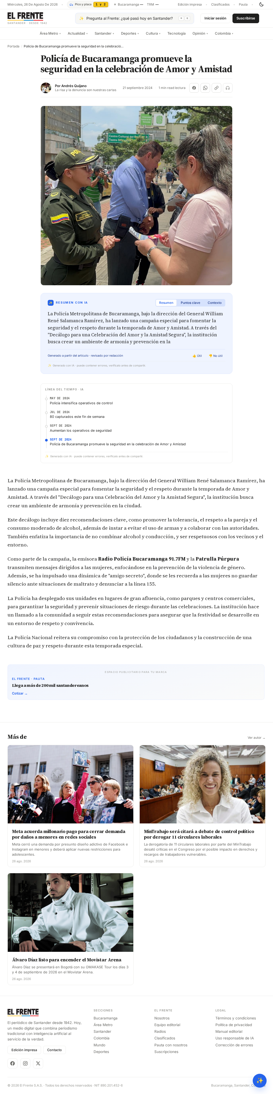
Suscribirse (245, 18)
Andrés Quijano (74, 86)
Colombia (224, 33)
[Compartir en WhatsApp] (205, 88)
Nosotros (162, 1018)
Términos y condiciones (235, 1018)
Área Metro (50, 33)
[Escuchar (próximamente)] (227, 88)
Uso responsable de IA (234, 1038)
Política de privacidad (233, 1025)
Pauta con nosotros (170, 1045)
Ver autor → (257, 738)
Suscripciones (166, 1052)
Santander (104, 33)
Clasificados (220, 4)
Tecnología (176, 33)
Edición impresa (190, 4)
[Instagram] (25, 1063)
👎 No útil (216, 356)
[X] (38, 1063)
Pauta (243, 4)
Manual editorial (228, 1031)
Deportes (130, 33)
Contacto (54, 1050)
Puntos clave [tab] (190, 303)
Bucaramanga (106, 1018)
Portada (13, 46)
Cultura (153, 33)
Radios (160, 1031)
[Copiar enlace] (216, 88)
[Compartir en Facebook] (194, 88)
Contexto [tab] (215, 303)
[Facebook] (12, 1063)
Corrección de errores (234, 1045)
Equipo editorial (167, 1025)
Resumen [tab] (166, 303)
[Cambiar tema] (261, 4)
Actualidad (78, 33)
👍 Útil (197, 356)
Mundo (99, 1045)
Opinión (200, 33)
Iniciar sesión (215, 18)
